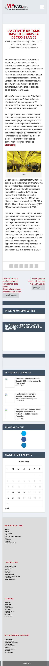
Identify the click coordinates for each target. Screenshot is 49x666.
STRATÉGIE (33, 48)
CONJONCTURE (29, 44)
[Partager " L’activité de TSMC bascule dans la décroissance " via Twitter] (16, 266)
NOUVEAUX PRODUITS (11, 642)
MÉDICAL (7, 606)
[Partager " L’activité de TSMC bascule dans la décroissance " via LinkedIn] (26, 266)
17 (8, 492)
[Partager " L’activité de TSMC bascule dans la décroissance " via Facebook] (11, 266)
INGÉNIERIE (8, 578)
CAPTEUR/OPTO (9, 568)
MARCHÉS (18, 536)
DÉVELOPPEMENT (10, 649)
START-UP (7, 603)
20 (24, 492)
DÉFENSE (7, 612)
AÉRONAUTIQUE (9, 611)
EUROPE (7, 531)
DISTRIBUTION (9, 639)
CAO (6, 576)
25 (13, 498)
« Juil (7, 508)
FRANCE (7, 530)
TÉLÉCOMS (8, 614)
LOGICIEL (7, 573)
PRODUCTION (9, 652)
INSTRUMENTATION (14, 576)
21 (30, 492)
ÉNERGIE (7, 647)
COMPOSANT (8, 644)
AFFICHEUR (8, 571)
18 (13, 492)
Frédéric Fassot (21, 41)
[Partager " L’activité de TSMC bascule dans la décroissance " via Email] (31, 266)
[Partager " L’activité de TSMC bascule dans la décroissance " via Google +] (21, 266)
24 (8, 498)
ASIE (19, 44)
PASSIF (7, 569)
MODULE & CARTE (10, 646)
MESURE (7, 651)
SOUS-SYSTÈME (9, 574)
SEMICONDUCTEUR (18, 48)
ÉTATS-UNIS (8, 533)
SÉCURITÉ (8, 609)
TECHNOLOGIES (9, 641)
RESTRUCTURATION (10, 543)
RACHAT (7, 538)
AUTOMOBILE (9, 607)
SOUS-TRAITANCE (10, 579)
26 (19, 498)
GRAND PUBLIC (9, 616)
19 (19, 492)
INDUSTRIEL (8, 604)
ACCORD (7, 541)
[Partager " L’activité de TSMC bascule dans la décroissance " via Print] (36, 266)
